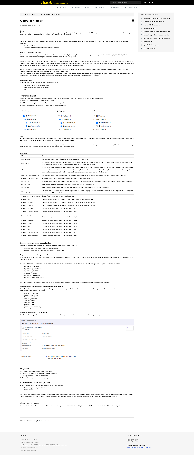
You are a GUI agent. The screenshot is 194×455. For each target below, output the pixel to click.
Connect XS (34, 14)
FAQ (88, 7)
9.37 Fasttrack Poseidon (29, 439)
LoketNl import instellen (28, 450)
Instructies (101, 7)
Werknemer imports (149, 28)
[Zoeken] (139, 2)
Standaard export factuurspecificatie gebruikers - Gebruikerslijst (163, 18)
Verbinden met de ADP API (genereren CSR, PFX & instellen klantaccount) (44, 445)
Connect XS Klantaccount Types (153, 21)
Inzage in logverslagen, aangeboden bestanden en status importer (164, 35)
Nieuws (77, 7)
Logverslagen (147, 41)
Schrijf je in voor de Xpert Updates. (139, 447)
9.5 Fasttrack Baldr (149, 48)
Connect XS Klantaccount (151, 25)
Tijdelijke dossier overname (30, 442)
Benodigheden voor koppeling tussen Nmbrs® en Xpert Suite (162, 31)
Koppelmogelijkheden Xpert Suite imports (156, 38)
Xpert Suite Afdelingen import (152, 45)
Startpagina (63, 7)
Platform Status (132, 7)
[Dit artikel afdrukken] (133, 20)
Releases (116, 7)
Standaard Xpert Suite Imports (50, 14)
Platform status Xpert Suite (29, 448)
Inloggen (148, 2)
